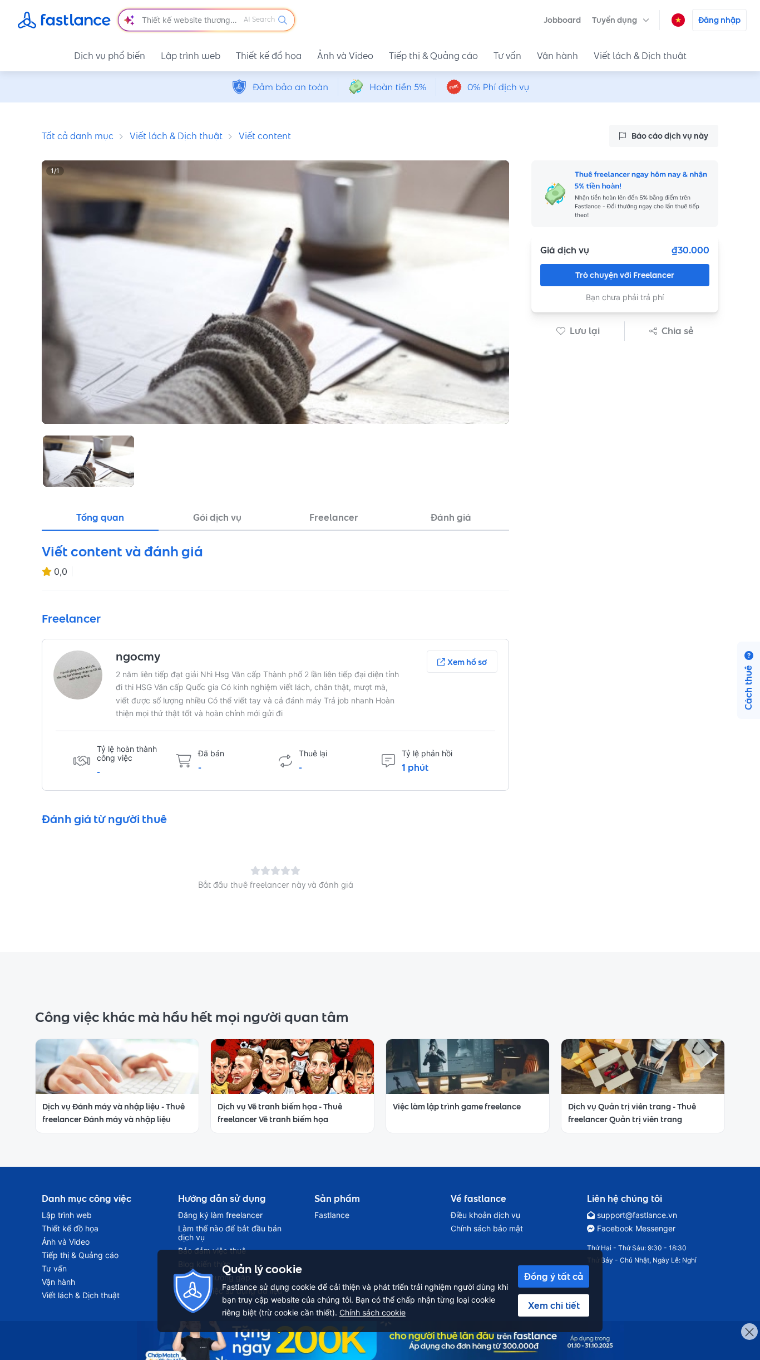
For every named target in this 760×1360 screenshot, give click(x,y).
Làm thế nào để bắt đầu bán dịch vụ (230, 1233)
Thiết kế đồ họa (269, 55)
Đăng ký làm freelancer (220, 1215)
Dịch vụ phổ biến (109, 55)
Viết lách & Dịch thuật (640, 55)
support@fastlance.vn (637, 1215)
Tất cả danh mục (77, 136)
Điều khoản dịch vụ (485, 1215)
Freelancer (333, 517)
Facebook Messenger (636, 1228)
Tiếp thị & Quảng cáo (433, 55)
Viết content (265, 136)
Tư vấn (507, 55)
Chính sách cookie (372, 1312)
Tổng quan (100, 517)
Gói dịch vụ (217, 517)
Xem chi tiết (554, 1305)
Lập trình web (190, 55)
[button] (620, 20)
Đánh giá (451, 517)
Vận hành (557, 55)
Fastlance (331, 1215)
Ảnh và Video (345, 55)
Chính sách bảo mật (487, 1228)
